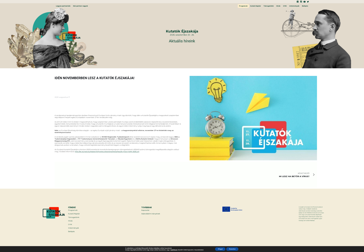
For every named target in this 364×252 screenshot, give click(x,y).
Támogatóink (269, 6)
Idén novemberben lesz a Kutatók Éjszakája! (94, 78)
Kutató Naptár (255, 6)
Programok (243, 6)
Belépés (305, 6)
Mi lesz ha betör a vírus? (294, 176)
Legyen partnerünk (63, 6)
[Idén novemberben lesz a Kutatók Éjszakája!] (253, 118)
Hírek (278, 6)
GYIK (285, 6)
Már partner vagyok (80, 6)
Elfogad (220, 249)
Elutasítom (232, 249)
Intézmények (294, 6)
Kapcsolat (145, 210)
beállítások (174, 250)
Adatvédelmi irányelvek (150, 214)
